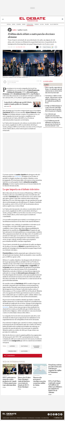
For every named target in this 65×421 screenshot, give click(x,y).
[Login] (62, 19)
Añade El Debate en (47, 47)
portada (9, 24)
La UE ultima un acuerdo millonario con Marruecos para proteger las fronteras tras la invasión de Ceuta (52, 123)
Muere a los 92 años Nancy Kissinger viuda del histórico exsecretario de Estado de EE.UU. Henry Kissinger (24, 382)
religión (47, 24)
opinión (23, 24)
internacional (30, 24)
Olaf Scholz (24, 346)
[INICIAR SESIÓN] (62, 19)
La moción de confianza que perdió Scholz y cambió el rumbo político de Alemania (18, 103)
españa (13, 24)
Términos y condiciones (21, 418)
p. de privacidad (30, 418)
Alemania (18, 176)
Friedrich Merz (12, 351)
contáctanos (13, 418)
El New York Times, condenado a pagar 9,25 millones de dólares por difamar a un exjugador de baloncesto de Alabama (55, 386)
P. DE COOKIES (37, 418)
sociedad (37, 24)
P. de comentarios (45, 418)
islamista (6, 307)
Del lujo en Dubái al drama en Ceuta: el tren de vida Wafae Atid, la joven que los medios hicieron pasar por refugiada (53, 108)
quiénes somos (6, 418)
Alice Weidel (24, 351)
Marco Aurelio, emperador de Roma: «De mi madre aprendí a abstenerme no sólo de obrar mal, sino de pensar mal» (53, 90)
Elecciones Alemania (36, 347)
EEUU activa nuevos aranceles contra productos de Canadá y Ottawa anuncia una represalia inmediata (9, 381)
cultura (42, 24)
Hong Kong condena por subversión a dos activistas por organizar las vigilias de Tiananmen (55, 368)
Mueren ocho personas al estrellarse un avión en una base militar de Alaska (39, 381)
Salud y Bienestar (54, 24)
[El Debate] (32, 18)
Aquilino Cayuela (6, 106)
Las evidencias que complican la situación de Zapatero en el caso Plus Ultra (53, 115)
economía (19, 24)
